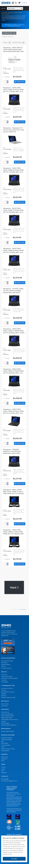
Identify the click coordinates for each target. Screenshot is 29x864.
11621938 (5, 234)
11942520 (5, 193)
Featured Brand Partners (7, 731)
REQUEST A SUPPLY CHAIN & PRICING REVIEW (14, 25)
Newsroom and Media (8, 735)
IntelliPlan (3, 693)
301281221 (5, 153)
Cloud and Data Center (7, 660)
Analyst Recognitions (6, 737)
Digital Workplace (5, 664)
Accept (14, 859)
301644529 (5, 314)
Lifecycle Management (7, 714)
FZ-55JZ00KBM (7, 229)
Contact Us (4, 776)
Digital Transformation (7, 717)
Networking (4, 662)
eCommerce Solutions (7, 688)
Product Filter (8, 33)
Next (13, 587)
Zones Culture (5, 704)
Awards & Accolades (6, 739)
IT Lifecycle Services (6, 668)
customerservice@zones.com (9, 780)
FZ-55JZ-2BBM (6, 350)
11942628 (5, 113)
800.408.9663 (4, 779)
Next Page (23, 609)
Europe (3, 769)
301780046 (6, 73)
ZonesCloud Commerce (7, 692)
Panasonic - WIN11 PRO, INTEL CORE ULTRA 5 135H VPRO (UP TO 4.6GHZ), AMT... (14, 532)
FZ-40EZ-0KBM (7, 511)
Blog (2, 741)
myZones (3, 690)
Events (3, 747)
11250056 (5, 435)
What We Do (5, 709)
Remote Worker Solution (7, 715)
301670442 (6, 354)
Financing (3, 680)
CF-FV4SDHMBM (7, 149)
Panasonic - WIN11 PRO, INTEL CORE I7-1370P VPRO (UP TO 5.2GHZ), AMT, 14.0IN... (14, 331)
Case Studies (4, 743)
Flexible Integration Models (8, 697)
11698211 (5, 515)
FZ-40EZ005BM (7, 551)
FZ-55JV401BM (6, 109)
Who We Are (5, 701)
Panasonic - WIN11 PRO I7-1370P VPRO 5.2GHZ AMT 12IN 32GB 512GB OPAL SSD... (14, 49)
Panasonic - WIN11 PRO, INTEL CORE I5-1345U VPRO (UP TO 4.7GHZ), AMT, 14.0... (13, 90)
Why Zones (4, 674)
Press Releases (5, 750)
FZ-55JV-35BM (6, 269)
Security (3, 666)
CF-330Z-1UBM (7, 69)
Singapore (4, 772)
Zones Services (5, 712)
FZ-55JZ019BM (6, 310)
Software (3, 721)
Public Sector (4, 757)
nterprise (3, 695)
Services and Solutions (8, 658)
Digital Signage (5, 723)
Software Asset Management (8, 725)
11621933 (5, 475)
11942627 (5, 394)
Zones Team (4, 705)
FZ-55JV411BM (6, 390)
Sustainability (4, 682)
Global (3, 764)
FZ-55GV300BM (7, 189)
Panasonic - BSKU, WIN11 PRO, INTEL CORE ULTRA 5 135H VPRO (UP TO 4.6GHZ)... (13, 491)
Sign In (24, 2)
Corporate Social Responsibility (9, 678)
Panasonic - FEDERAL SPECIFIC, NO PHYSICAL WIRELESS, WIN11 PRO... (12, 451)
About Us (4, 671)
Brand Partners (5, 728)
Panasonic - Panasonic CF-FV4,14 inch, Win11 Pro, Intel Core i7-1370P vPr (13, 130)
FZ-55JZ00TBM (7, 470)
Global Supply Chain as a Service (9, 719)
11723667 (5, 555)
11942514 (5, 274)
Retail (2, 760)
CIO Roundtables (5, 745)
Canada (3, 767)
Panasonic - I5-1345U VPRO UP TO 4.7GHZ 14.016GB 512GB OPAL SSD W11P (13, 290)
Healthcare (4, 758)
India (2, 770)
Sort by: (8, 8)
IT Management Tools (8, 685)
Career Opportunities (6, 676)
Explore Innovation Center (8, 748)
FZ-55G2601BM (7, 430)
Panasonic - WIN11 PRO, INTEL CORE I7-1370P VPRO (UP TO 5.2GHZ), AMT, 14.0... (13, 210)
